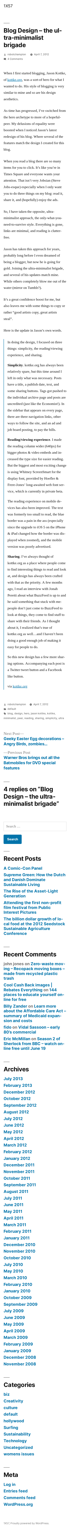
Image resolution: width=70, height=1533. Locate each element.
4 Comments (15, 58)
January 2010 (17, 1290)
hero (26, 713)
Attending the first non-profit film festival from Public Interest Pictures (32, 907)
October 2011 (17, 1178)
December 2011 (19, 1164)
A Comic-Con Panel (23, 868)
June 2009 (14, 1317)
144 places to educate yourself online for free (34, 994)
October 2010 (17, 1257)
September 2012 (20, 1105)
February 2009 (18, 1344)
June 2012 (14, 1125)
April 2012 (14, 1138)
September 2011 (20, 1184)
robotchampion (16, 54)
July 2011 (13, 1198)
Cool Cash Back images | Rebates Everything (28, 987)
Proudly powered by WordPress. (29, 1523)
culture (11, 1407)
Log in (9, 1484)
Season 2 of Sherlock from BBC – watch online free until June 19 (34, 1043)
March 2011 (15, 1224)
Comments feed (19, 1497)
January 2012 (17, 1158)
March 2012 (15, 1145)
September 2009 (20, 1304)
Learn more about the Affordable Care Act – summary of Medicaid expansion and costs (35, 1013)
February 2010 (18, 1284)
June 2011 (13, 1204)
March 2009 (16, 1337)
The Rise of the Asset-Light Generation (31, 893)
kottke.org (14, 79)
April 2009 (14, 1330)
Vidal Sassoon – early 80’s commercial (32, 1029)
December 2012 (19, 1092)
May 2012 (13, 1131)
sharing (39, 718)
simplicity (51, 718)
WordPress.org (18, 1504)
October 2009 (18, 1297)
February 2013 (18, 1085)
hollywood (14, 1420)
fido (7, 1027)
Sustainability (17, 1434)
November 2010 (19, 1251)
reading (29, 718)
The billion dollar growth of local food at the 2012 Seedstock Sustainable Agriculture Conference (34, 926)
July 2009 (14, 1310)
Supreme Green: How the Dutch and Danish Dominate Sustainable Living (34, 879)
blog (10, 713)
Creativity (13, 1401)
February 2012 (18, 1151)
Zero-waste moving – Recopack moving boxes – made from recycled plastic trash (34, 971)
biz (7, 1394)
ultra (61, 718)
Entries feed (16, 1490)
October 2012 (17, 1098)
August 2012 (16, 1111)
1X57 (8, 5)
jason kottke (38, 713)
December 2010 (19, 1244)
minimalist (10, 718)
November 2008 (20, 1364)
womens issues (19, 1453)
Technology (15, 1440)
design (18, 713)
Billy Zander (15, 1006)
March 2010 (15, 1277)
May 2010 (13, 1271)
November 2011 (19, 1171)
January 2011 (17, 1237)
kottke (51, 713)
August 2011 (16, 1191)
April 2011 (13, 1218)
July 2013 (13, 1078)
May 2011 (13, 1211)
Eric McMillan (17, 1038)
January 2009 (17, 1350)
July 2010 (13, 1264)
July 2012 (13, 1118)
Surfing (11, 1427)
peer (20, 718)
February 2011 (17, 1231)
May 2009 (14, 1324)
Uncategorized (18, 1447)
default (11, 708)
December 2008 (20, 1357)
